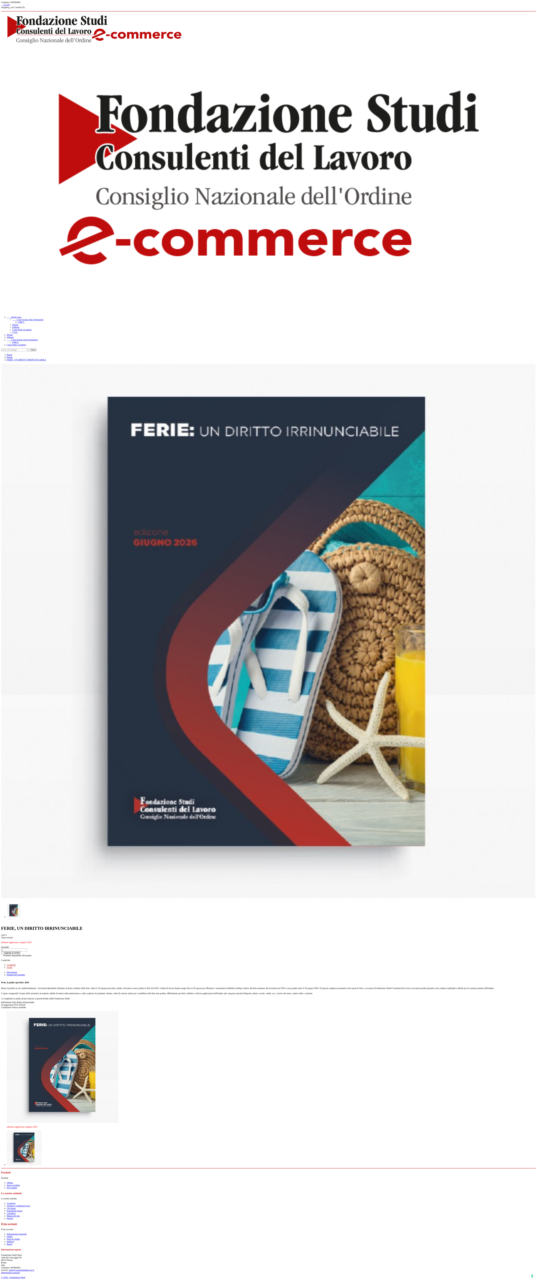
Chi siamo (11, 1208)
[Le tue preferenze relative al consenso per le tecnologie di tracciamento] (532, 1276)
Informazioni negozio (10, 1272)
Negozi (10, 1218)
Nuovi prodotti (13, 1185)
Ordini (9, 1236)
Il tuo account (9, 1223)
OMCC (21, 322)
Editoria (15, 327)
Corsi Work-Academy (22, 330)
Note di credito (13, 1239)
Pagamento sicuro (14, 1211)
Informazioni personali (17, 1234)
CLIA (15, 332)
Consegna (11, 1203)
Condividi (11, 965)
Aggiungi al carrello (11, 953)
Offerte (10, 1183)
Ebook (15, 325)
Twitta (9, 967)
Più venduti (12, 1188)
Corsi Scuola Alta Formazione (27, 319)
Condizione (6, 1007)
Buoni (9, 1244)
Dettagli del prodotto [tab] (16, 975)
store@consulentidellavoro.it (21, 1270)
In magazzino (7, 1005)
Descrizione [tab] (12, 972)
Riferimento (6, 1002)
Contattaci (11, 1213)
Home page (14, 317)
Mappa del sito (13, 1216)
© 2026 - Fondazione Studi (13, 1277)
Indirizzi (10, 1241)
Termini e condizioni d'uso (18, 1206)
